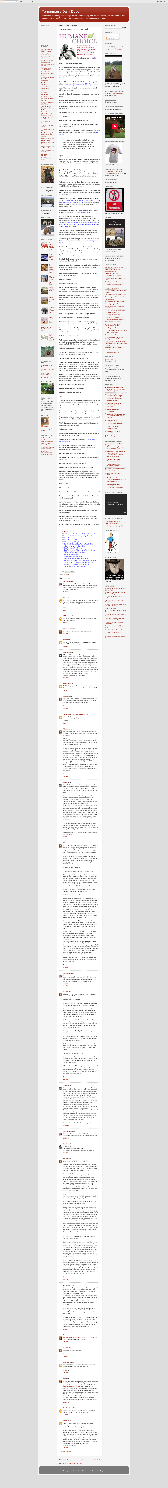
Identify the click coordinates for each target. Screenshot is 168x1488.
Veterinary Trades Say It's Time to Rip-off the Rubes (115, 604)
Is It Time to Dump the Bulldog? (114, 267)
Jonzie (65, 782)
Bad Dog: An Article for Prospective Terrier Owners (47, 443)
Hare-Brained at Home (114, 403)
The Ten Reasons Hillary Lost (51, 337)
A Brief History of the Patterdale (47, 151)
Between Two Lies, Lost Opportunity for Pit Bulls (112, 324)
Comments (110, 38)
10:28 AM (66, 1152)
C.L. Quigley (67, 1408)
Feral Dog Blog (112, 420)
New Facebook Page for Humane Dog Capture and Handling (116, 422)
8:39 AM (65, 967)
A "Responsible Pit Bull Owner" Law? (51, 268)
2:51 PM (65, 646)
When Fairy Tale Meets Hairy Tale (115, 297)
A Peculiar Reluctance (113, 465)
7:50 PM (65, 1448)
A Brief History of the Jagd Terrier (47, 143)
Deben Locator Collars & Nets (45, 374)
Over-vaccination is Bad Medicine (115, 341)
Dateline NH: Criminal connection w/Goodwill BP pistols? (116, 480)
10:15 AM (66, 1125)
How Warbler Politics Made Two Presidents (47, 79)
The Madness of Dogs (112, 335)
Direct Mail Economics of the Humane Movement (47, 452)
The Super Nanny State (112, 312)
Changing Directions (51, 310)
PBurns (65, 696)
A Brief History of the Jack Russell (47, 147)
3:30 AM (65, 723)
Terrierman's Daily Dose (60, 11)
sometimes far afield (113, 473)
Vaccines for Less (110, 608)
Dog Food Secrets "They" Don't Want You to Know (114, 601)
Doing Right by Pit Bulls (51, 289)
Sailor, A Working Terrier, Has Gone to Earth (47, 108)
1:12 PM (65, 633)
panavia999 (67, 652)
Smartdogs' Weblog (113, 431)
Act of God (44, 94)
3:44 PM (65, 677)
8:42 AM (65, 985)
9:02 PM (65, 1372)
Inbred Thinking (46, 51)
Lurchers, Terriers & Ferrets (116, 414)
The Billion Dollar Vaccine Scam (114, 630)
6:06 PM (65, 690)
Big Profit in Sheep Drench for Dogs (51, 280)
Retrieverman (67, 628)
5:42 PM (65, 1356)
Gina (64, 597)
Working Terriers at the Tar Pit (114, 288)
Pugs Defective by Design (51, 257)
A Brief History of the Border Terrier (47, 139)
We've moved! (111, 470)
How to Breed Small (47, 60)
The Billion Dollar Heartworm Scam (51, 247)
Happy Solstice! (111, 433)
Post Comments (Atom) (74, 1463)
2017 (108, 475)
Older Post (96, 1459)
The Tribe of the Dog (111, 350)
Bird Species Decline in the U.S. (47, 438)
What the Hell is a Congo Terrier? (115, 317)
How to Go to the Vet (111, 273)
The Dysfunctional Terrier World (46, 87)
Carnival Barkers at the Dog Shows (115, 294)
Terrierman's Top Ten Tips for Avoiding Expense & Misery (114, 338)
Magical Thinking (46, 49)
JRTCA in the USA (46, 377)
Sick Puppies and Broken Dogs (114, 282)
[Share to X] (70, 572)
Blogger (102, 1471)
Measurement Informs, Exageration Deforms (47, 64)
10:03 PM (66, 1402)
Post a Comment (66, 1451)
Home (80, 1459)
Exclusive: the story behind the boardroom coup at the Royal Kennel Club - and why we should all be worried (115, 398)
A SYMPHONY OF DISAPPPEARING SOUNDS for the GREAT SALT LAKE (116, 454)
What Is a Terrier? (46, 54)
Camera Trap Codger (113, 459)
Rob (64, 1335)
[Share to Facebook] (72, 572)
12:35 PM (66, 623)
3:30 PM (65, 1329)
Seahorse (66, 1362)
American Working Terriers (113, 521)
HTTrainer (66, 616)
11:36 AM (66, 592)
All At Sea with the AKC (112, 352)
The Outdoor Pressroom (115, 478)
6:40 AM (65, 776)
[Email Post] (62, 571)
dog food (66, 574)
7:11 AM (65, 837)
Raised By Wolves (113, 409)
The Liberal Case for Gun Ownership (47, 447)
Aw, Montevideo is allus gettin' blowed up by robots (78, 1337)
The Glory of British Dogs (112, 314)
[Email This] (66, 572)
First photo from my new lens (115, 487)
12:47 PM (66, 1279)
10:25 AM (66, 1138)
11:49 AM (66, 610)
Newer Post (63, 1459)
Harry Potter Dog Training (113, 275)
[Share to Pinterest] (74, 572)
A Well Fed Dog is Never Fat (113, 347)
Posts (109, 35)
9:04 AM (65, 1079)
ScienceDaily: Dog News (115, 387)
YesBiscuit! (67, 581)
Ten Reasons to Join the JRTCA (47, 83)
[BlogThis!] (68, 572)
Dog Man (66, 1420)
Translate (119, 49)
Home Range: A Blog (114, 464)
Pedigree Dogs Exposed (115, 394)
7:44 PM (65, 708)
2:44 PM (65, 1414)
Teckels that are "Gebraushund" (46, 68)
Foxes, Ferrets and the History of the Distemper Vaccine (47, 113)
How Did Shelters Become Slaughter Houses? (113, 270)
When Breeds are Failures (113, 321)
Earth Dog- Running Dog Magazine (115, 526)
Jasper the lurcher (112, 428)
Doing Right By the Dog (112, 304)
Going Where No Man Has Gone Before (46, 328)
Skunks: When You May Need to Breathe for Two (47, 98)
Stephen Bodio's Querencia (116, 468)
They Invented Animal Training (114, 319)
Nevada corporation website (71, 1386)
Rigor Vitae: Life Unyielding (116, 451)
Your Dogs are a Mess (112, 328)
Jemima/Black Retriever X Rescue (74, 714)
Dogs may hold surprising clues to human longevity (116, 389)
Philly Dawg (111, 436)
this (76, 1390)
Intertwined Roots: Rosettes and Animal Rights (47, 73)
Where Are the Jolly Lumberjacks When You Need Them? (116, 447)
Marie (65, 639)
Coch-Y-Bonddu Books (112, 523)
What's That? (110, 411)
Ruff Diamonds (109, 299)
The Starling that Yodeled (114, 461)
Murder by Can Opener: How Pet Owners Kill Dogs (115, 593)
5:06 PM (65, 1341)
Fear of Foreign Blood (111, 332)
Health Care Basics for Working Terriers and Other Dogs (114, 619)
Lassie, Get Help (112, 426)
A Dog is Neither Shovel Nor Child (115, 301)
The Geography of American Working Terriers (46, 134)
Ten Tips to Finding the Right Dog (115, 310)
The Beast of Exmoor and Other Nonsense (47, 118)
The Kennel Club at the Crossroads (116, 330)
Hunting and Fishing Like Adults (47, 103)
